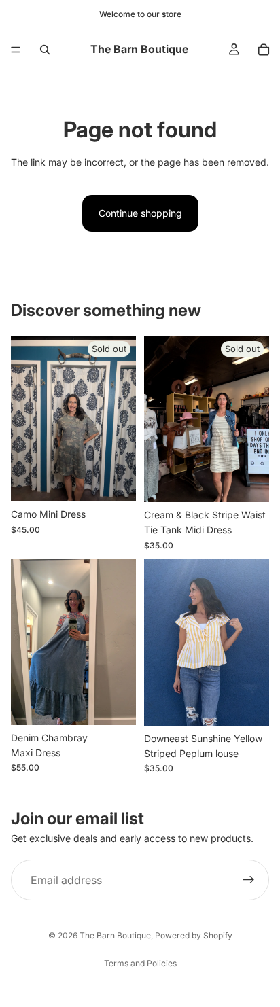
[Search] (45, 50)
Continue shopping (140, 213)
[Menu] (15, 49)
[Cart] (264, 50)
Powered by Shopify (193, 935)
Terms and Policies (140, 963)
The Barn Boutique (115, 935)
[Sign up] (248, 880)
